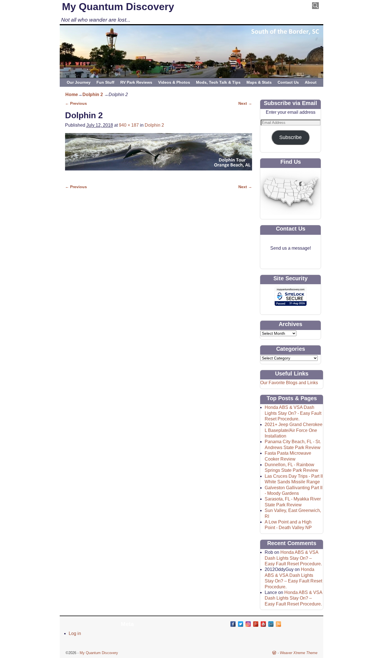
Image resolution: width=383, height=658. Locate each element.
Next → (245, 103)
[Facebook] (233, 624)
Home (71, 94)
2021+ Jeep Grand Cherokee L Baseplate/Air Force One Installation (293, 430)
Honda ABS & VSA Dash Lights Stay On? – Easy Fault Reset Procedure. (293, 558)
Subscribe (290, 137)
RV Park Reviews (136, 82)
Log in (75, 633)
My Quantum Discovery (118, 6)
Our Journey (79, 82)
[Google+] (256, 624)
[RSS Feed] (278, 624)
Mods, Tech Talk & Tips (218, 82)
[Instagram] (248, 624)
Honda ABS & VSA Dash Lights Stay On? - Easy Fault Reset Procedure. (293, 413)
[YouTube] (263, 624)
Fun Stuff (105, 82)
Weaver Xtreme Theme (298, 653)
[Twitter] (240, 624)
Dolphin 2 (92, 94)
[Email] (271, 624)
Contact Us (288, 82)
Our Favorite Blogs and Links (289, 382)
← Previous (76, 103)
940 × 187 (129, 125)
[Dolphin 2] (158, 155)
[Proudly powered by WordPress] (274, 653)
